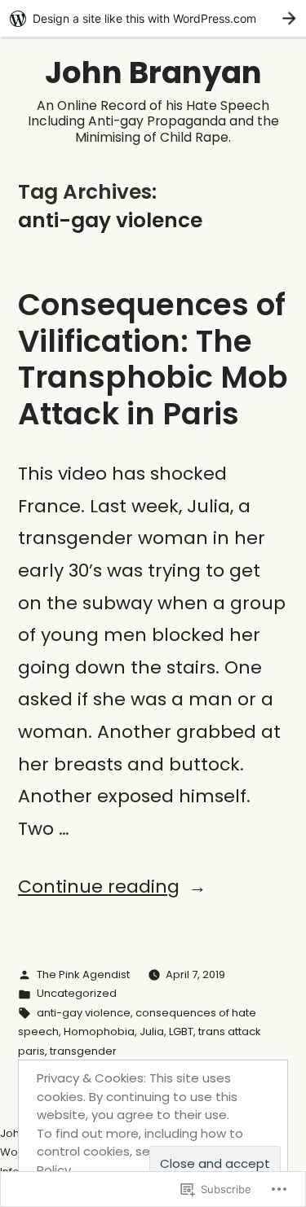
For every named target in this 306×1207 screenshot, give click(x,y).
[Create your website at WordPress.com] (153, 18)
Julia (152, 1031)
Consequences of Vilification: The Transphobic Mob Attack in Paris (153, 359)
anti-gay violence (84, 1012)
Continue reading (99, 886)
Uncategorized (77, 993)
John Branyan (153, 72)
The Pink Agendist (83, 974)
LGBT (181, 1031)
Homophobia (99, 1031)
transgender (83, 1051)
